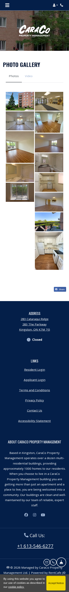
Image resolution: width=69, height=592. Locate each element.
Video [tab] (29, 76)
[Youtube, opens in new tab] (43, 515)
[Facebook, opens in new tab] (26, 515)
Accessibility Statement (34, 421)
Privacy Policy (34, 400)
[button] (55, 5)
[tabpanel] (34, 181)
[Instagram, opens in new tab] (34, 515)
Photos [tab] (14, 76)
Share (61, 289)
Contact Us (34, 410)
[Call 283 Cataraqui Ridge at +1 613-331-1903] (62, 5)
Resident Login (34, 369)
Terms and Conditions (34, 390)
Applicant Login (34, 380)
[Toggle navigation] (7, 5)
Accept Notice (56, 583)
